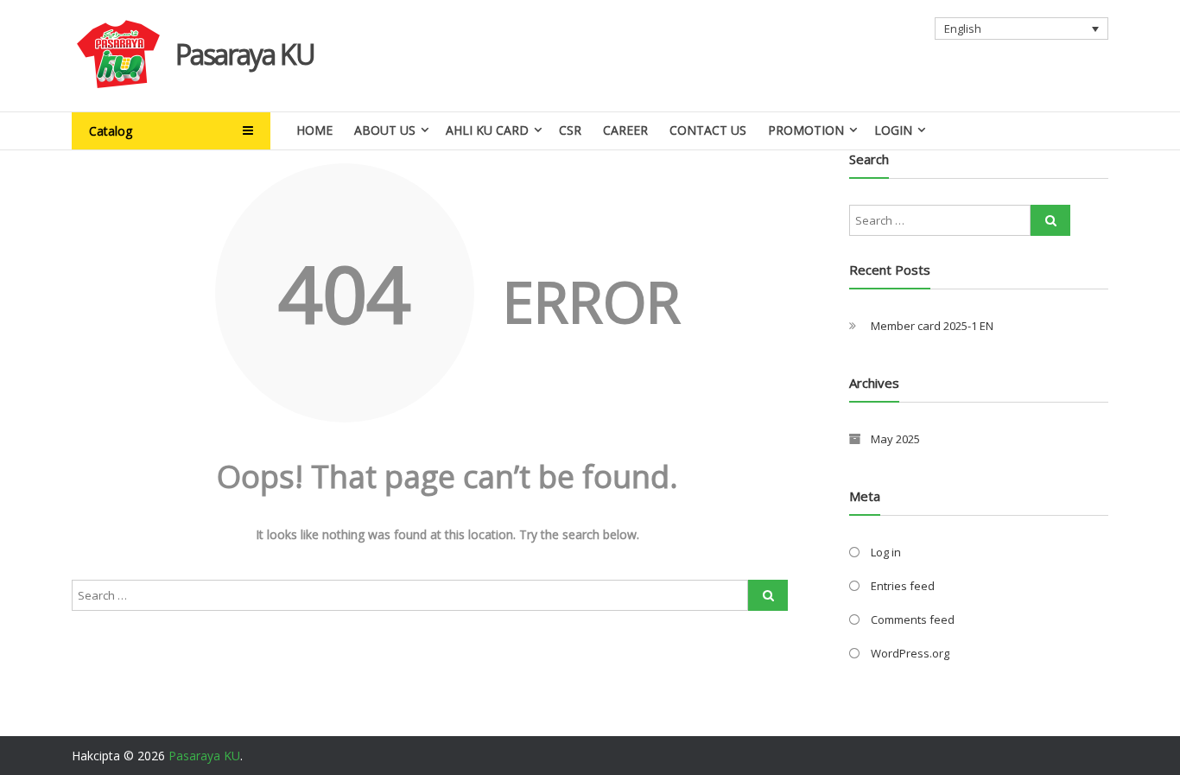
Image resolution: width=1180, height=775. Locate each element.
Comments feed (913, 619)
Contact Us (707, 130)
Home (314, 130)
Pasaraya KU (244, 54)
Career (625, 130)
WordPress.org (910, 653)
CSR (570, 130)
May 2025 (895, 439)
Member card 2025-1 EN (932, 326)
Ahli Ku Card (487, 130)
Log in (886, 552)
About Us (385, 130)
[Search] (768, 595)
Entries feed (903, 586)
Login (893, 130)
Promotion (806, 130)
